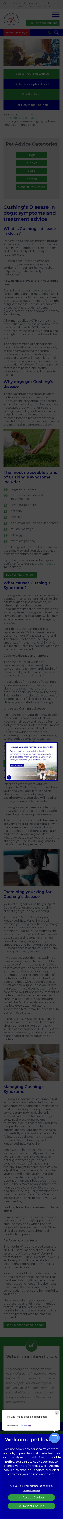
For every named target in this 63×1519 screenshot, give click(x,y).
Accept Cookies (33, 1497)
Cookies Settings (31, 1490)
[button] (54, 1438)
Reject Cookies (33, 1506)
